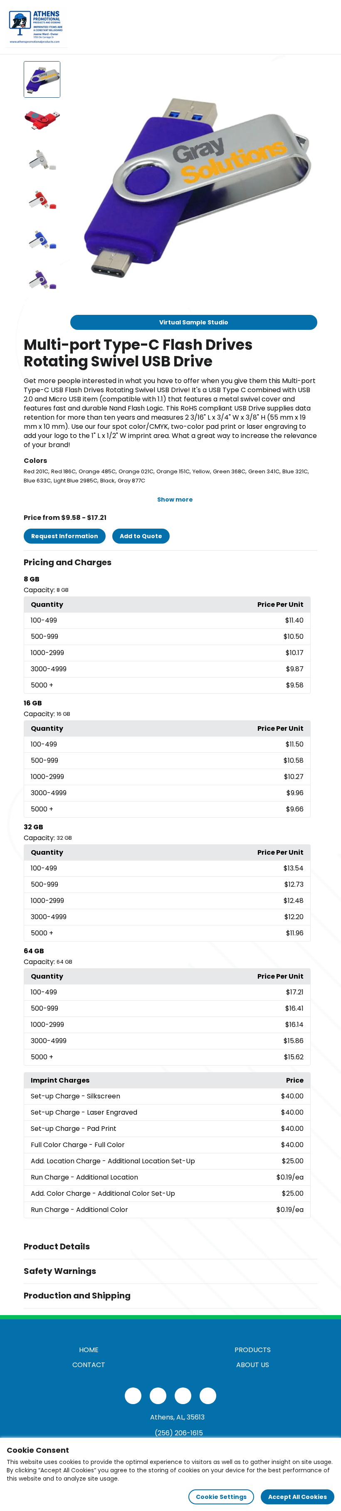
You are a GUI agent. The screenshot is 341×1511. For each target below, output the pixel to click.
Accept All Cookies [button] (297, 1497)
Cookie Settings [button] (221, 1497)
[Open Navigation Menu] (327, 27)
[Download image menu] (306, 71)
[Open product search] (309, 27)
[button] (170, 563)
